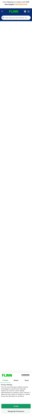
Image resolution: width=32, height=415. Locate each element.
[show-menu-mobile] (2, 11)
